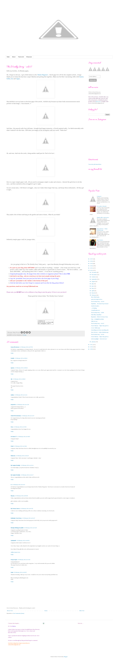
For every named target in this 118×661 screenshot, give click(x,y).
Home (8, 57)
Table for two (94, 321)
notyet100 (13, 404)
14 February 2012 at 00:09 (21, 495)
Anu (12, 79)
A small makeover (95, 310)
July (93, 283)
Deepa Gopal (14, 559)
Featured (21, 57)
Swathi (12, 358)
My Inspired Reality (15, 465)
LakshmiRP (13, 540)
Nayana (13, 495)
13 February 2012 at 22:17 (27, 475)
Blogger (65, 656)
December (94, 272)
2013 (91, 268)
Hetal (12, 446)
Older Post (81, 610)
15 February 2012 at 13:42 (23, 559)
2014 (91, 265)
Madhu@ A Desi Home (16, 518)
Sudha (8, 79)
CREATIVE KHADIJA (16, 415)
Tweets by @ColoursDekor (94, 164)
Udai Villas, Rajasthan (96, 314)
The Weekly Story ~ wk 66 (97, 334)
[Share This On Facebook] (21, 333)
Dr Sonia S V (14, 436)
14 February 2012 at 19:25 (30, 527)
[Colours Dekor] (45, 319)
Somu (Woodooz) (15, 347)
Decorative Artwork (101, 206)
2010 (91, 346)
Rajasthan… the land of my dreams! (99, 303)
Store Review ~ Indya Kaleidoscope (99, 332)
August (93, 281)
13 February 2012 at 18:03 (23, 436)
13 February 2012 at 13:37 (27, 415)
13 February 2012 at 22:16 (27, 465)
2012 (91, 270)
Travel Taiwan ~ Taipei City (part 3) (99, 325)
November (94, 274)
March (93, 293)
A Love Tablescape (95, 328)
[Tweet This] (24, 333)
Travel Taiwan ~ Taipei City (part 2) (99, 336)
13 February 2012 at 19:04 (20, 446)
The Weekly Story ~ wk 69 (97, 301)
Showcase (29, 57)
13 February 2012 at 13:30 (22, 404)
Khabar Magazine (43, 75)
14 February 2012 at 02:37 (28, 518)
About (14, 57)
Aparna (12, 367)
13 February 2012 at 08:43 (19, 379)
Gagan (18, 79)
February (94, 295)
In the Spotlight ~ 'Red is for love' (99, 339)
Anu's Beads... (100, 240)
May (93, 288)
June (93, 286)
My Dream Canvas (15, 508)
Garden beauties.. (95, 306)
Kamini (81, 77)
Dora (12, 427)
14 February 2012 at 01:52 (26, 508)
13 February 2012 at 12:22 (20, 395)
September (94, 279)
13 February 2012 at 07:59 (26, 347)
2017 (91, 259)
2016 (91, 261)
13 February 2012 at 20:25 (22, 455)
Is (11, 484)
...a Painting (94, 308)
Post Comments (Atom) (18, 613)
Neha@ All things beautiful (17, 527)
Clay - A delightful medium (97, 319)
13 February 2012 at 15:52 (20, 427)
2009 (91, 349)
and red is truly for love (96, 299)
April (93, 290)
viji (11, 379)
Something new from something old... (100, 330)
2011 (91, 344)
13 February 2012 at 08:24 (21, 358)
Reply (12, 353)
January (94, 341)
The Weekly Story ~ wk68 (97, 312)
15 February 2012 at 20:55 (20, 572)
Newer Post (10, 610)
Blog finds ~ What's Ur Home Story (99, 316)
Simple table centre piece (103, 217)
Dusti (12, 572)
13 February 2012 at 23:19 (18, 484)
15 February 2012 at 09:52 (23, 540)
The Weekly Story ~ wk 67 (97, 323)
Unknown (13, 455)
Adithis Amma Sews (15, 552)
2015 (91, 263)
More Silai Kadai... (95, 297)
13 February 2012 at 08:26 (21, 367)
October (94, 277)
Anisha (12, 395)
